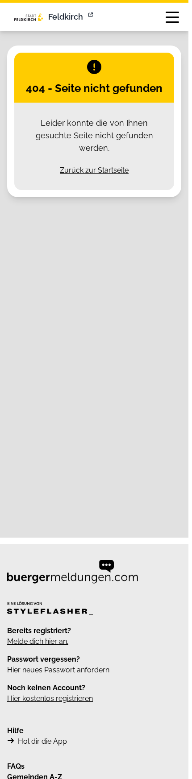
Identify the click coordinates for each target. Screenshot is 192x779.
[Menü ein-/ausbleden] (172, 17)
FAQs (16, 766)
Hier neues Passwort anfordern (58, 670)
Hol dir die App (42, 741)
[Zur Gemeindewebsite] (91, 17)
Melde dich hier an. (37, 641)
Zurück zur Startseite (94, 170)
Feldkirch (65, 16)
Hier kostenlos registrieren (50, 698)
